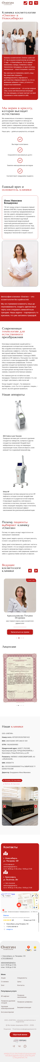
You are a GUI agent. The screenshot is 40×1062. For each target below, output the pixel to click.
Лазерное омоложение (21, 996)
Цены (19, 982)
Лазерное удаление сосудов (8, 1002)
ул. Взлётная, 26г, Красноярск (11, 784)
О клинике (5, 982)
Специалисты (22, 978)
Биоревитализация (24, 1007)
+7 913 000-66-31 (7, 958)
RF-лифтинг (5, 996)
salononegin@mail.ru (8, 963)
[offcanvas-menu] (36, 3)
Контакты (20, 985)
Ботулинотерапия (7, 1012)
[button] (30, 571)
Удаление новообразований (7, 1007)
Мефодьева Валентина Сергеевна (20, 616)
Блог (2, 985)
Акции (3, 978)
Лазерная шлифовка (24, 1002)
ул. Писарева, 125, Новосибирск (12, 780)
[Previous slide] (4, 806)
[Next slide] (35, 806)
